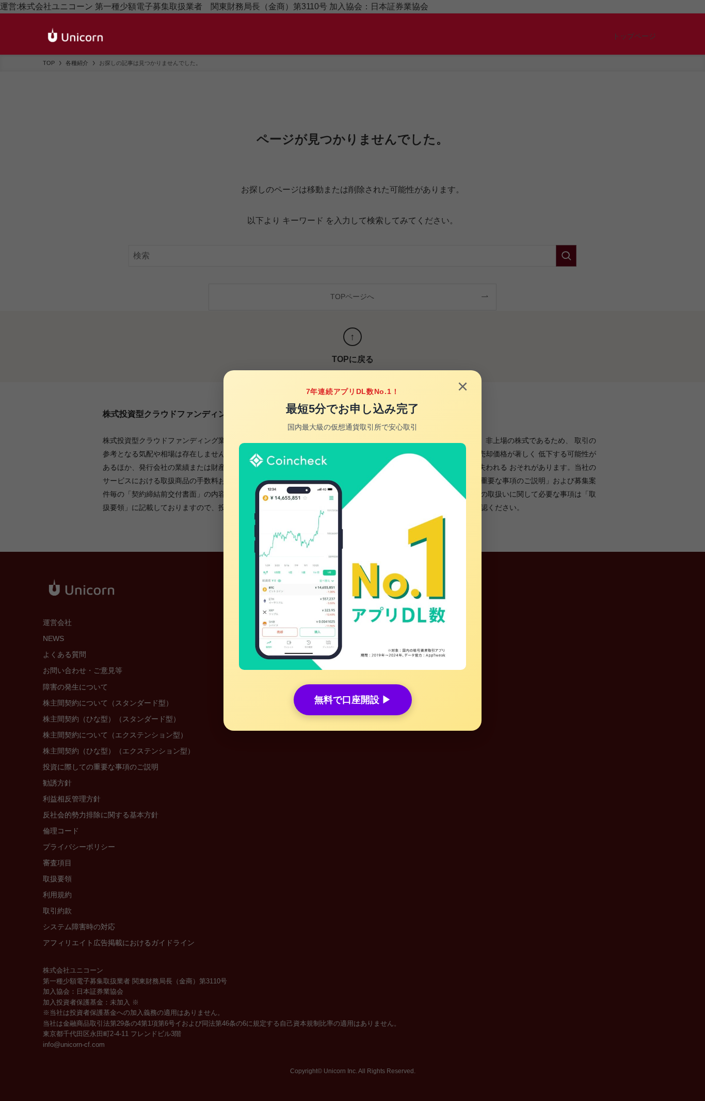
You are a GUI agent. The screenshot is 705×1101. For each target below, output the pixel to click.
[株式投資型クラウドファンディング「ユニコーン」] (75, 36)
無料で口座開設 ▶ (352, 700)
